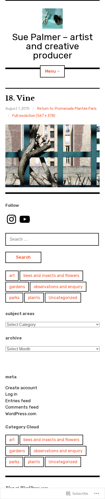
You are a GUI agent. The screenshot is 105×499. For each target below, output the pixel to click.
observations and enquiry (58, 286)
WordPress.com (20, 413)
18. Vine (20, 98)
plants (34, 297)
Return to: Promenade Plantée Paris (67, 108)
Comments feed (21, 407)
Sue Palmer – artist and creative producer (52, 46)
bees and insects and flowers (51, 275)
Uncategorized (63, 297)
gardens (17, 286)
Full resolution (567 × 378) (33, 116)
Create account (21, 387)
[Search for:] (52, 239)
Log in (11, 394)
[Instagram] (11, 219)
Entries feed (18, 400)
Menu (50, 71)
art (12, 275)
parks (14, 297)
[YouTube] (25, 219)
